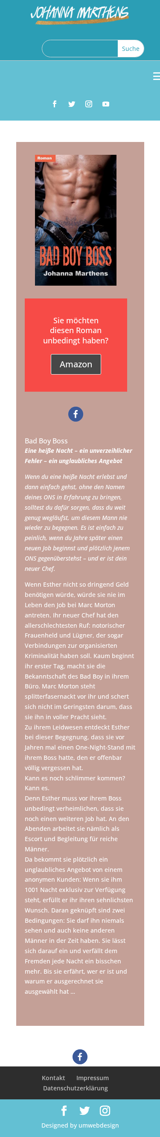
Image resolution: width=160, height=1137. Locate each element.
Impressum (92, 1078)
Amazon (76, 364)
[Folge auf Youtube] (106, 104)
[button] (75, 414)
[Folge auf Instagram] (89, 104)
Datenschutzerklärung (75, 1088)
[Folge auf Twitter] (72, 104)
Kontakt (53, 1078)
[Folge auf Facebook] (54, 104)
